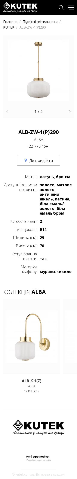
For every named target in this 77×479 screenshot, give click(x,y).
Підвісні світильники (40, 21)
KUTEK (8, 27)
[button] (6, 111)
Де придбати (41, 160)
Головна (10, 21)
